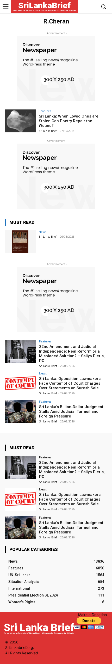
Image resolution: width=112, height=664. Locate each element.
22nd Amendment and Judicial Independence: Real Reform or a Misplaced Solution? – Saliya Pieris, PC (72, 353)
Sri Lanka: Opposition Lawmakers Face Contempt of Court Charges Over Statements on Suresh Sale (70, 383)
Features (45, 110)
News (42, 231)
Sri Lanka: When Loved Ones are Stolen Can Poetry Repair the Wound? (68, 121)
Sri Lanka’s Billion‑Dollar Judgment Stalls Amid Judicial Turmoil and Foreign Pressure (71, 411)
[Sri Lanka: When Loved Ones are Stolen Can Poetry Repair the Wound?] (20, 120)
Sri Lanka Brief (48, 131)
